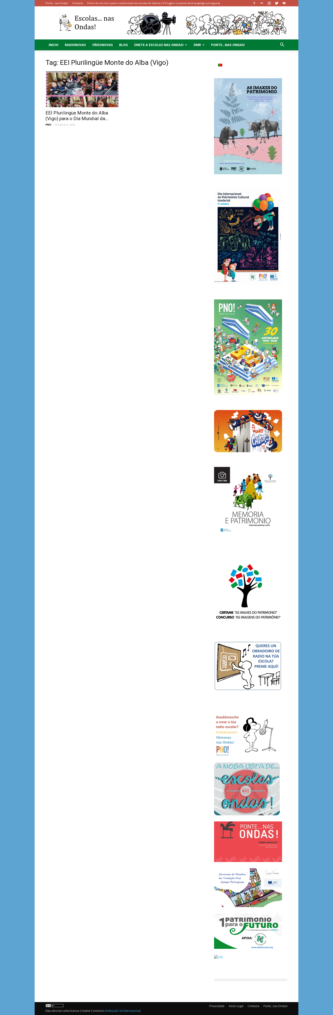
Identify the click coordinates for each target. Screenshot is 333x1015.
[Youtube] (284, 3)
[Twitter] (276, 3)
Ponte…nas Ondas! (57, 3)
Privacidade (216, 1006)
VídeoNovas (102, 45)
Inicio (53, 45)
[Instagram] (269, 3)
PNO (48, 124)
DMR (197, 45)
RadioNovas (75, 45)
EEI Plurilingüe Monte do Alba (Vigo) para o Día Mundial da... (77, 115)
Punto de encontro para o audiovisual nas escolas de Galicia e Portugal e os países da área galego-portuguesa (153, 3)
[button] (282, 45)
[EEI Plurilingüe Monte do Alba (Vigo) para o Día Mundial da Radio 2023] (82, 89)
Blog (123, 45)
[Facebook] (254, 3)
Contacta (77, 3)
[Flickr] (261, 3)
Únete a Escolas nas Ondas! (158, 45)
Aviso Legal (236, 1006)
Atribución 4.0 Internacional (122, 1011)
